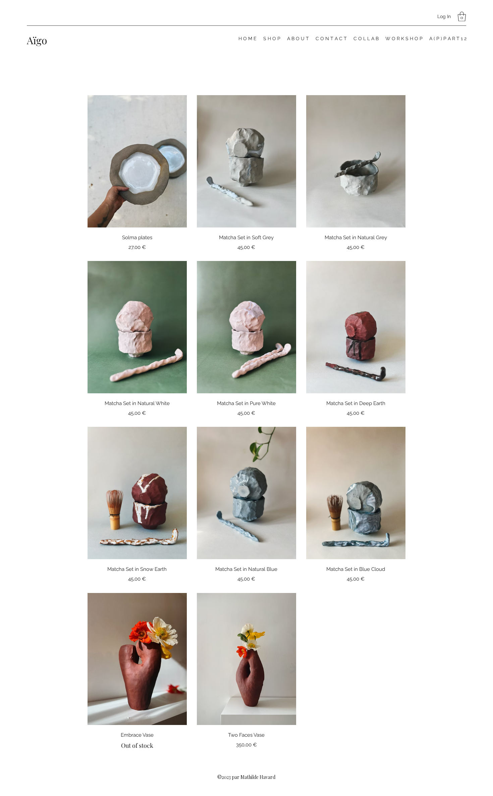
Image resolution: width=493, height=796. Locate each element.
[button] (462, 16)
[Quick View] (137, 161)
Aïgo (37, 40)
